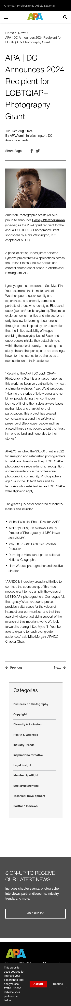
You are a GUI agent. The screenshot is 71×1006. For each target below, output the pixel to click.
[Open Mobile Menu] (10, 17)
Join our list (35, 913)
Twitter (38, 151)
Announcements (17, 140)
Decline (58, 984)
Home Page (35, 16)
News (22, 33)
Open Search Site (65, 17)
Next (57, 668)
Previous (16, 668)
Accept (38, 984)
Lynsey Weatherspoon (48, 220)
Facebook (32, 151)
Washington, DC (41, 136)
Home (9, 33)
